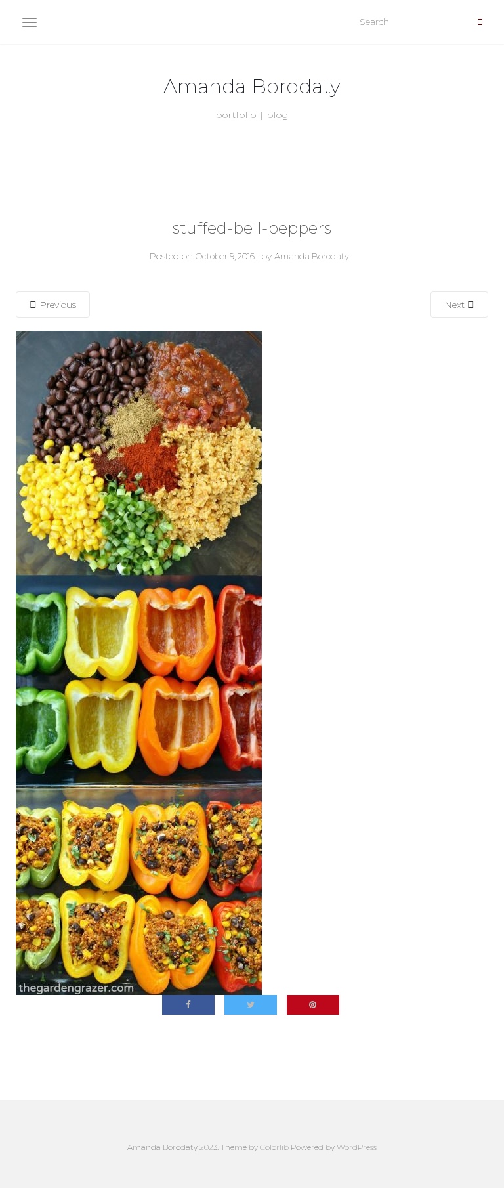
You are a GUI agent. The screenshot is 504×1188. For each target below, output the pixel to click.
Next (455, 304)
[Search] (480, 22)
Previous (56, 304)
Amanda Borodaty (252, 86)
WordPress (357, 1147)
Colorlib (274, 1147)
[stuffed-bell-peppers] (139, 662)
